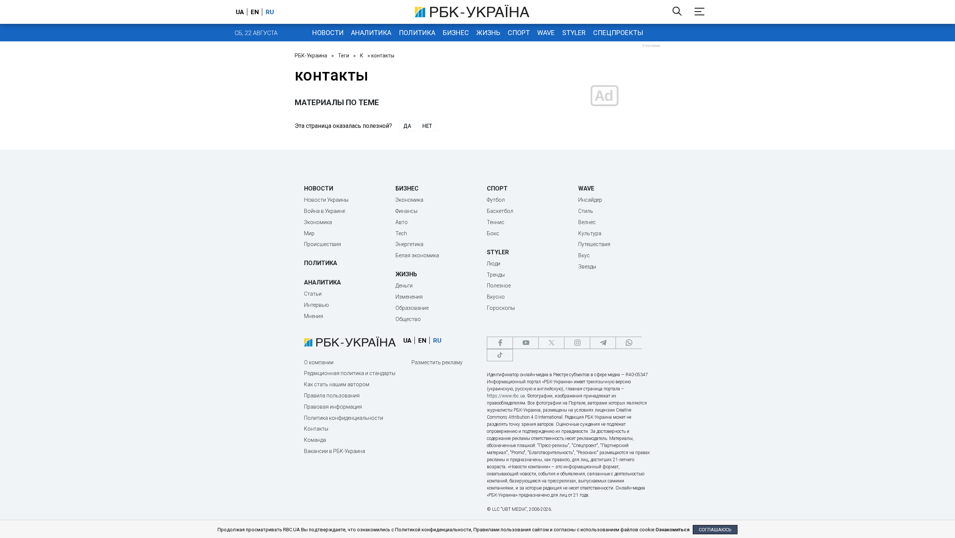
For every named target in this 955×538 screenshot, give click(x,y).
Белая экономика (417, 255)
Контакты (316, 429)
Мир (309, 233)
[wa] (629, 343)
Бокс (493, 233)
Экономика (318, 222)
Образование (412, 308)
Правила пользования (332, 396)
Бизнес (456, 33)
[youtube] (526, 343)
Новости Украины (326, 200)
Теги (343, 56)
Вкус (584, 255)
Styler (574, 33)
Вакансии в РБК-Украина (334, 451)
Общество (408, 319)
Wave (546, 33)
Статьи (313, 294)
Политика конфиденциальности (343, 418)
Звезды (587, 267)
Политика (417, 33)
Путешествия (594, 244)
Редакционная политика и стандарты (349, 373)
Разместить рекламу (437, 362)
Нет (427, 126)
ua (240, 12)
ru (270, 12)
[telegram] (603, 343)
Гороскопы (501, 308)
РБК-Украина (311, 56)
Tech (401, 233)
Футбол (496, 200)
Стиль (585, 211)
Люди (493, 264)
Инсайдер (590, 200)
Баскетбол (500, 211)
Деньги (404, 286)
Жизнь (488, 33)
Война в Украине (324, 211)
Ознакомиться (672, 529)
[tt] (500, 355)
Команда (315, 440)
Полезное (499, 286)
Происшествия (322, 244)
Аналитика (371, 33)
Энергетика (409, 244)
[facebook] (500, 343)
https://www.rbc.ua (506, 396)
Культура (589, 233)
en (255, 12)
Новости (328, 33)
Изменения (409, 297)
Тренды (496, 275)
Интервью (316, 305)
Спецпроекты (618, 33)
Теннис (495, 222)
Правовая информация (333, 407)
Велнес (587, 222)
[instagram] (577, 343)
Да (407, 126)
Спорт (519, 33)
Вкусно (496, 297)
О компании (319, 362)
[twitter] (551, 343)
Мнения (313, 316)
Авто (401, 222)
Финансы (406, 211)
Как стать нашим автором (336, 384)
